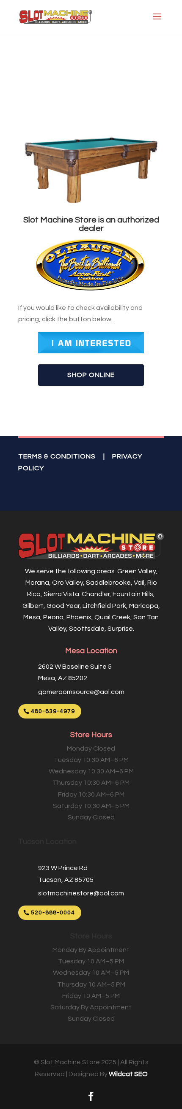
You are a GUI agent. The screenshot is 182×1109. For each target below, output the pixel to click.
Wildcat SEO (128, 1074)
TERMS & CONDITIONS (57, 456)
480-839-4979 (53, 711)
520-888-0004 (53, 913)
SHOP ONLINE (91, 374)
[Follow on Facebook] (91, 1096)
